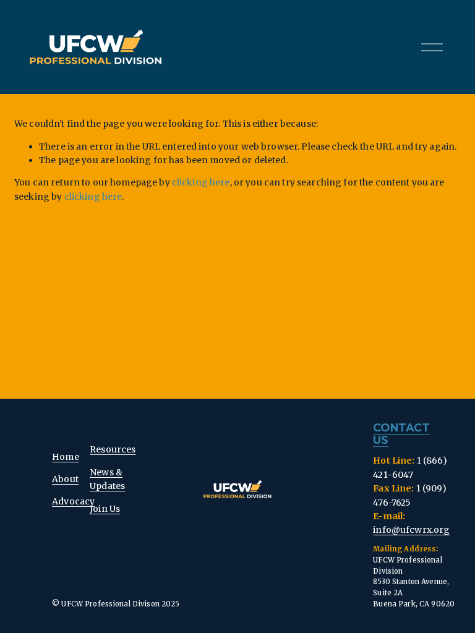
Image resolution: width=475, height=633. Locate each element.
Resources (112, 449)
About (65, 479)
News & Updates (107, 479)
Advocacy (73, 501)
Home (65, 456)
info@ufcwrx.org (411, 529)
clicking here (201, 182)
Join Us (105, 508)
